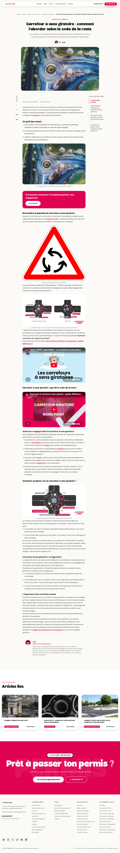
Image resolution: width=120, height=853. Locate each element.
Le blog (34, 824)
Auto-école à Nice (105, 822)
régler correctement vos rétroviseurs (47, 630)
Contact (34, 811)
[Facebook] (3, 839)
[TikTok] (17, 839)
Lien (17, 119)
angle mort (41, 463)
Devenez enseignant (38, 819)
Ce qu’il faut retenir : (95, 101)
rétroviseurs (36, 443)
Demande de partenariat (62, 808)
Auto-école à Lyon (105, 811)
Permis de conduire (33, 14)
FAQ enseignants (37, 830)
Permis (39, 4)
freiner (47, 445)
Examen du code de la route (86, 822)
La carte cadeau (82, 832)
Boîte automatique (83, 811)
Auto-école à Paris (105, 808)
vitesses (60, 449)
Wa (17, 115)
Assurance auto (82, 830)
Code (45, 4)
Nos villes (102, 805)
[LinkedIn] (26, 839)
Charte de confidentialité (62, 816)
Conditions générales (61, 813)
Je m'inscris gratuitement (48, 779)
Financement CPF (82, 816)
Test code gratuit (82, 824)
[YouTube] (21, 839)
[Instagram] (8, 839)
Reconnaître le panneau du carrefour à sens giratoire (96, 109)
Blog (24, 14)
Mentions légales (59, 811)
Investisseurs (58, 805)
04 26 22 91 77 (98, 4)
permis (35, 115)
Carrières (35, 822)
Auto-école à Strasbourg (107, 830)
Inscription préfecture (84, 827)
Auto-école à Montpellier (107, 824)
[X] (12, 839)
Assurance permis (82, 813)
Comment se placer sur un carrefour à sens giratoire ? (96, 128)
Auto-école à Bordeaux (106, 819)
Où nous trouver (60, 4)
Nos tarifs (35, 816)
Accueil (18, 14)
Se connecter (110, 4)
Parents (70, 4)
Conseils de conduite (47, 14)
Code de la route (82, 819)
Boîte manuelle (81, 808)
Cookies (57, 819)
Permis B (79, 805)
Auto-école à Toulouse (106, 816)
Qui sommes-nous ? (38, 808)
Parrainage (35, 832)
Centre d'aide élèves (38, 827)
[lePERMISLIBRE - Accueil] (10, 4)
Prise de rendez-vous (38, 813)
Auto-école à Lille (104, 827)
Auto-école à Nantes (106, 832)
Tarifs (51, 4)
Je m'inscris (33, 203)
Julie (63, 42)
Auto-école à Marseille (106, 813)
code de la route (51, 219)
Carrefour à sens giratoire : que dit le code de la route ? (97, 118)
